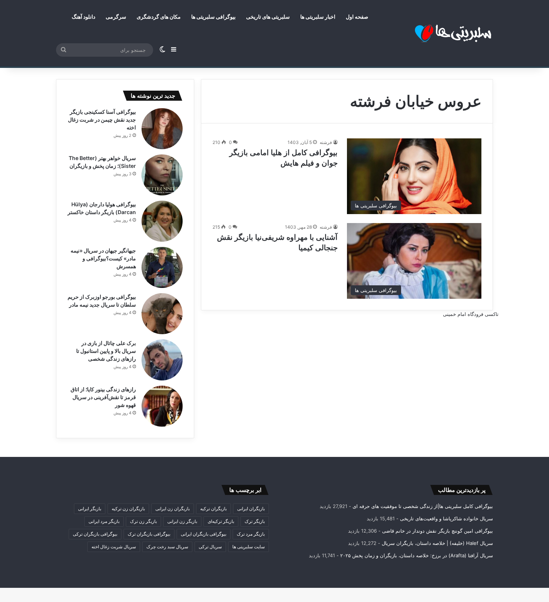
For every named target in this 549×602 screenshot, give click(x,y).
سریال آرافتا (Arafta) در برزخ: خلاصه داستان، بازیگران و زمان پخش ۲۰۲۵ (416, 555)
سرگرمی (116, 16)
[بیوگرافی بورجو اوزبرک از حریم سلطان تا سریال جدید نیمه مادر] (162, 313)
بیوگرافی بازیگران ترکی (95, 534)
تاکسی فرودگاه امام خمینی (471, 314)
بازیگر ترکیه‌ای (221, 521)
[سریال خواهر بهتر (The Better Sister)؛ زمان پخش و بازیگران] (162, 174)
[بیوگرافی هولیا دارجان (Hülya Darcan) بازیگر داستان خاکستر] (162, 221)
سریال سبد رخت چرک (167, 546)
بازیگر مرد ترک (251, 534)
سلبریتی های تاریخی (268, 16)
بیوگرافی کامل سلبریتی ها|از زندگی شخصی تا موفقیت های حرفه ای (423, 506)
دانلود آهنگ (83, 16)
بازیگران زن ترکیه (128, 508)
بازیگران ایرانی (251, 508)
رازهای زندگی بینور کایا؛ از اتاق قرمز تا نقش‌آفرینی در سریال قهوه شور (103, 397)
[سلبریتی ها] (437, 33)
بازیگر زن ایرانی (182, 521)
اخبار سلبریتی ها (317, 16)
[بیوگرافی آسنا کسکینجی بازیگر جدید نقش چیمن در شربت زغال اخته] (162, 128)
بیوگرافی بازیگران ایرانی (203, 534)
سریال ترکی (210, 546)
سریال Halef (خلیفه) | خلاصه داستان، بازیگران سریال (437, 543)
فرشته (326, 142)
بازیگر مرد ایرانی (104, 521)
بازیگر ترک (255, 521)
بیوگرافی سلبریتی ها (213, 16)
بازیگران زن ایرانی (172, 508)
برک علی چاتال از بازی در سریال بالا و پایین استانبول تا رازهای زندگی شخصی (106, 351)
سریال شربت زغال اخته (114, 546)
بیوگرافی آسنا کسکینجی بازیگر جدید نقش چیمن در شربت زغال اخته (102, 120)
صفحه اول (357, 16)
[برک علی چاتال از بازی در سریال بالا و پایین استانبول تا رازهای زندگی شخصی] (162, 359)
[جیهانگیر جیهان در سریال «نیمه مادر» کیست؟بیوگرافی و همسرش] (162, 267)
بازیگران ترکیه (213, 508)
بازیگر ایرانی (89, 508)
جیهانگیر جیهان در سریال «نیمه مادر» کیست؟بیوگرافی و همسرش (103, 258)
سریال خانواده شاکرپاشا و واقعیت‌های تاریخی (446, 518)
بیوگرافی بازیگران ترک (149, 534)
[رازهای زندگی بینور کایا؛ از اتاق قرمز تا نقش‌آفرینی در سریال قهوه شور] (162, 406)
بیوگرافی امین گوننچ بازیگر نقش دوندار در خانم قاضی (437, 531)
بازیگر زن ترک (143, 521)
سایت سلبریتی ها (248, 546)
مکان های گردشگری (159, 16)
